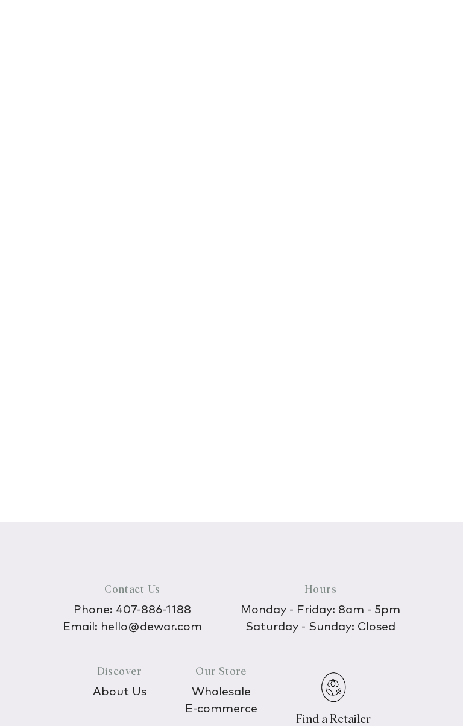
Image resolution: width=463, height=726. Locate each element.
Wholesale (221, 692)
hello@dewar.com (151, 627)
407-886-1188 (153, 610)
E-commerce (221, 709)
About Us (119, 692)
